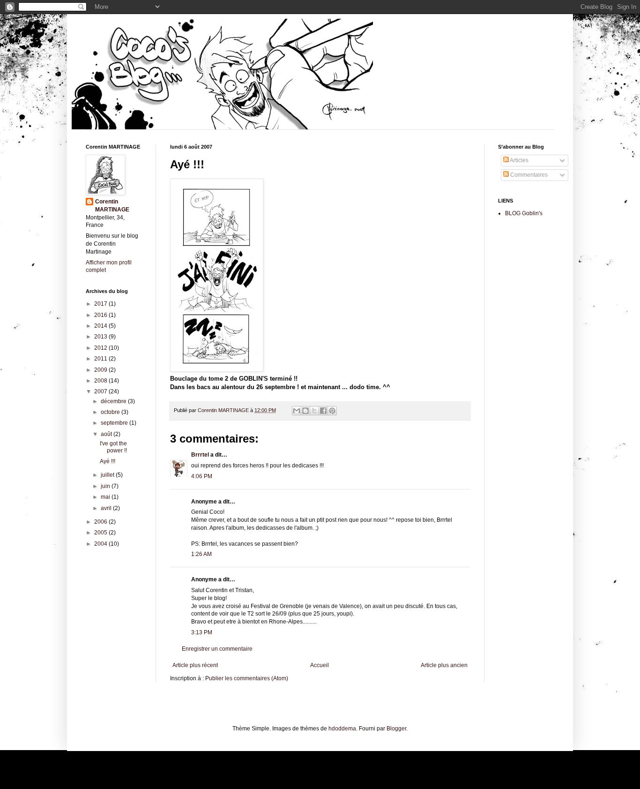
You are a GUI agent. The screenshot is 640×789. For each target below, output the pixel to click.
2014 (101, 326)
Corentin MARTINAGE (224, 410)
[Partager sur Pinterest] (332, 410)
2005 (101, 532)
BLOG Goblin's (524, 213)
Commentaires (528, 175)
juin (106, 486)
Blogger (396, 728)
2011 (101, 358)
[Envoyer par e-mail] (296, 410)
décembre (114, 401)
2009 (101, 370)
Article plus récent (195, 665)
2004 (101, 544)
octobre (111, 412)
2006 (101, 521)
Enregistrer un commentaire (217, 649)
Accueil (319, 665)
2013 (101, 336)
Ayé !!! (107, 461)
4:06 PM (201, 476)
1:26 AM (201, 554)
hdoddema (342, 728)
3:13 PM (201, 632)
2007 (101, 391)
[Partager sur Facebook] (323, 410)
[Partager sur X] (314, 410)
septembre (115, 423)
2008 (101, 380)
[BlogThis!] (305, 410)
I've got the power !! (113, 446)
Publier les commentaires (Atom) (246, 678)
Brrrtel (200, 454)
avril (107, 508)
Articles (518, 160)
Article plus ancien (444, 665)
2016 (101, 315)
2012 (101, 348)
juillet (108, 475)
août (107, 434)
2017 (101, 304)
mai (106, 497)
